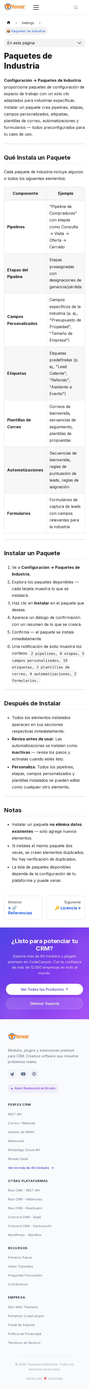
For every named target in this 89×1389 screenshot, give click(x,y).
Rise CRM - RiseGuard (25, 1208)
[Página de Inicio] (8, 23)
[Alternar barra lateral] (36, 7)
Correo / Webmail (21, 1123)
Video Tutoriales (20, 1266)
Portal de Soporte (21, 1325)
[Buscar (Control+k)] (78, 7)
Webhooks (16, 1141)
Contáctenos (18, 1284)
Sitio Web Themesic (23, 1307)
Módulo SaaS (18, 1159)
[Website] (34, 1074)
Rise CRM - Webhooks (25, 1199)
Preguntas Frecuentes (25, 1275)
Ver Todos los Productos (42, 989)
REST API (15, 1114)
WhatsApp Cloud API (24, 1150)
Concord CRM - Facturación (30, 1226)
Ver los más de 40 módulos (31, 1168)
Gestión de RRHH (21, 1132)
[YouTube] (23, 1074)
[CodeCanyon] (12, 1074)
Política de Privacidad (24, 1334)
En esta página (21, 42)
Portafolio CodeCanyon (26, 1316)
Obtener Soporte (44, 1003)
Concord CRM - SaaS (24, 1217)
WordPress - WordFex (25, 1235)
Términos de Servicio (24, 1343)
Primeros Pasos (20, 1257)
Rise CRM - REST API (24, 1190)
